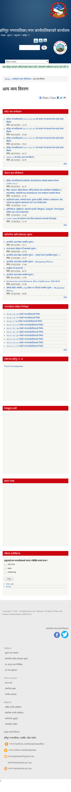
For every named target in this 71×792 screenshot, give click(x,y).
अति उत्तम (11, 564)
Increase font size (36, 40)
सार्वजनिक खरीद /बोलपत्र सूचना (16, 658)
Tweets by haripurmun (13, 366)
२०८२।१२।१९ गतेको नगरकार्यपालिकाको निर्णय (24, 324)
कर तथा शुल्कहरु (11, 670)
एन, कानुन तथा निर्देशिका (14, 664)
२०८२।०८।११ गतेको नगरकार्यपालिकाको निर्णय (24, 346)
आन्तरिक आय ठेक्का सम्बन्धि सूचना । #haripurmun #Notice (29, 261)
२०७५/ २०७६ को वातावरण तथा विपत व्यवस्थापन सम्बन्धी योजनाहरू (31, 218)
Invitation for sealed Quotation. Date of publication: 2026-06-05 (33, 281)
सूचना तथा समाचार (11, 652)
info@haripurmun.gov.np (20, 762)
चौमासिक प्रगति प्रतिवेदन (14, 712)
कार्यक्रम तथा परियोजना (21, 78)
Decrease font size (45, 40)
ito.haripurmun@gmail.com (21, 756)
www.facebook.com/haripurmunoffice (26, 743)
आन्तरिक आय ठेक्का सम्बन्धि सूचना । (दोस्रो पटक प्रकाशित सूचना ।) (33, 255)
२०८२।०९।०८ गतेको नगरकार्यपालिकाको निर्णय (24, 342)
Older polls (10, 584)
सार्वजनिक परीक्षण (11, 724)
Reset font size (41, 40)
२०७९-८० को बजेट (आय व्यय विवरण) (20, 157)
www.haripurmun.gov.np (20, 768)
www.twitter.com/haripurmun (22, 749)
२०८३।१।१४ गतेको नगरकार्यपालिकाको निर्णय (24, 321)
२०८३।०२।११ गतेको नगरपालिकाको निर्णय (23, 317)
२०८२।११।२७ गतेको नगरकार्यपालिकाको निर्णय (24, 328)
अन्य (65, 163)
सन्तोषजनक (12, 572)
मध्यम (9, 568)
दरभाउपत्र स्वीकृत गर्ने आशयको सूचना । (21, 248)
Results (8, 586)
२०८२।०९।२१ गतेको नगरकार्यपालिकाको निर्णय (24, 339)
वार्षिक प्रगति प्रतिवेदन (13, 707)
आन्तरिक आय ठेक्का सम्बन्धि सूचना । (20, 242)
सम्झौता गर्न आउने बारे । (15, 268)
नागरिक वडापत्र (11, 694)
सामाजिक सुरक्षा (10, 688)
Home (7, 78)
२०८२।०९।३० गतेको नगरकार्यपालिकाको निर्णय (24, 335)
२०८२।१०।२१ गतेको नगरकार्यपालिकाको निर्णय (24, 332)
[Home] (59, 9)
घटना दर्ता (8, 682)
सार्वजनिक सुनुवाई (11, 718)
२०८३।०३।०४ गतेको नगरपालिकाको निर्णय (23, 314)
